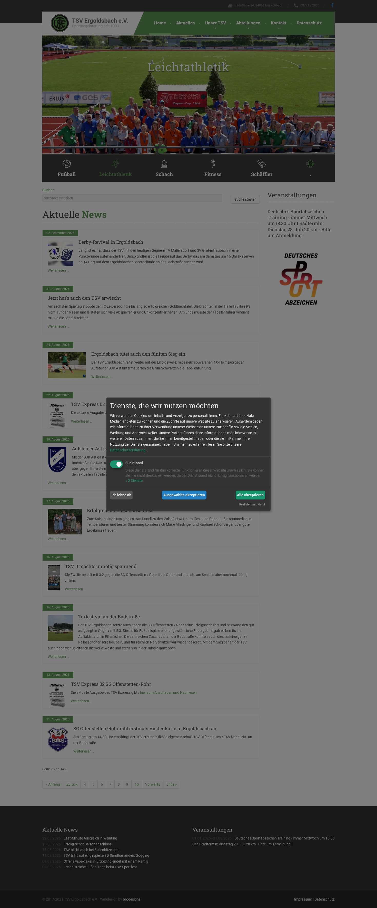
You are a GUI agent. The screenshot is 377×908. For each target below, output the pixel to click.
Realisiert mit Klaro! (252, 504)
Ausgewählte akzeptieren (184, 495)
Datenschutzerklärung (127, 450)
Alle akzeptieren (250, 495)
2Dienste (134, 481)
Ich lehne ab (121, 495)
